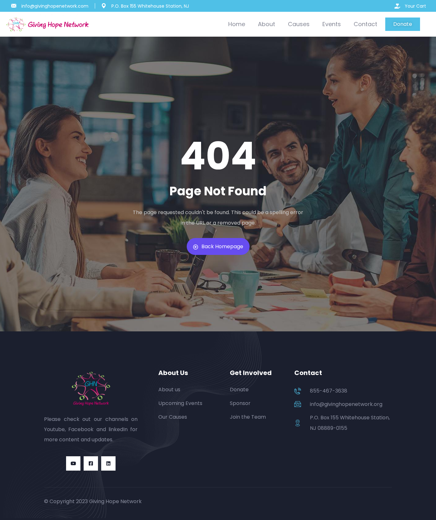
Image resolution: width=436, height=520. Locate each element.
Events (331, 24)
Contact (365, 24)
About (266, 24)
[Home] (48, 24)
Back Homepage (222, 246)
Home (236, 24)
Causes (299, 24)
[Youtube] (73, 463)
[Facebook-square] (91, 463)
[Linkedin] (108, 463)
